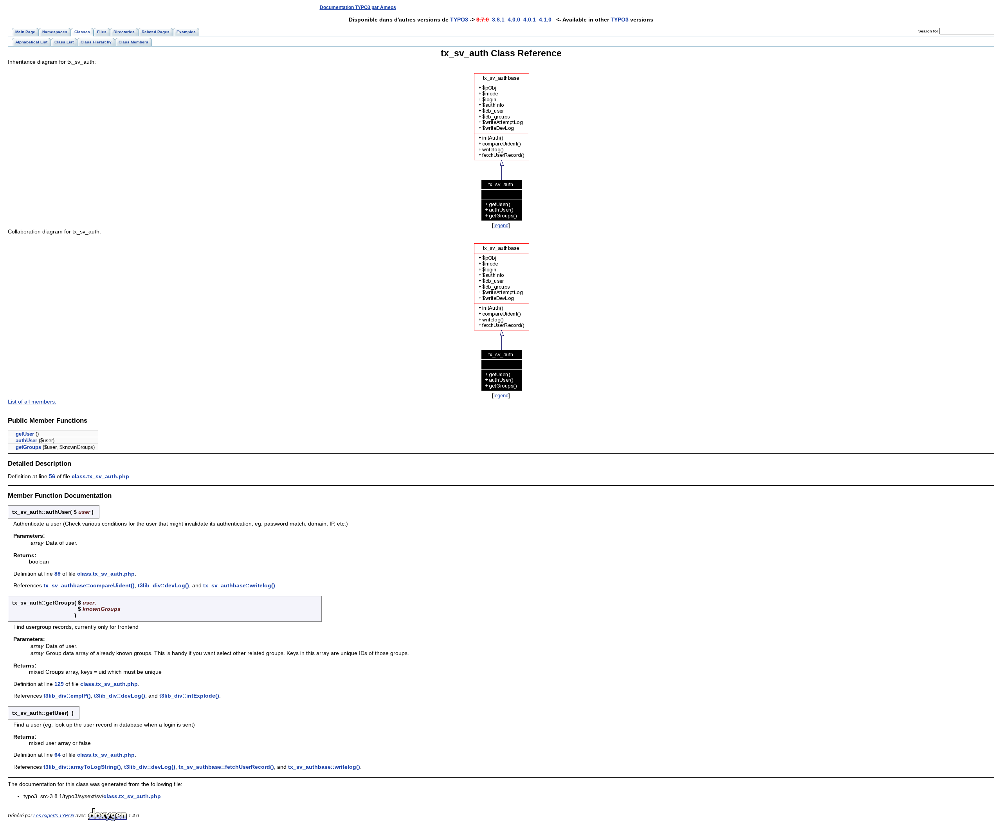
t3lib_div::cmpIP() (67, 696)
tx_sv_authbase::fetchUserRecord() (226, 767)
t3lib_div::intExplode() (189, 696)
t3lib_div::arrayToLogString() (82, 767)
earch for (928, 31)
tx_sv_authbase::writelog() (239, 585)
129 (59, 684)
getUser (25, 434)
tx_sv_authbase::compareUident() (89, 585)
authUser (26, 440)
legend (501, 225)
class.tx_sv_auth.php (100, 476)
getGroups (28, 447)
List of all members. (32, 401)
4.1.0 (545, 19)
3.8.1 (498, 19)
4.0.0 (514, 19)
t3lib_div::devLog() (163, 585)
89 (57, 574)
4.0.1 (529, 19)
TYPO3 (459, 19)
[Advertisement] (850, 7)
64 (57, 755)
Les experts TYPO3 (53, 815)
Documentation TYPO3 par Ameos (358, 7)
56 (52, 476)
